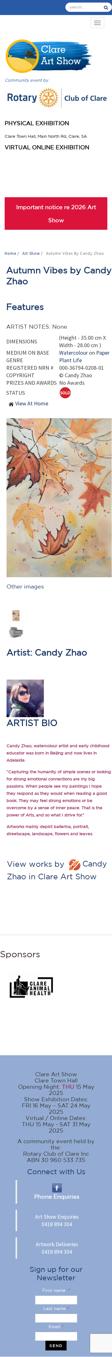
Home (11, 253)
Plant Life (70, 360)
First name (56, 1290)
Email (56, 1326)
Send (56, 1346)
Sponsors (20, 954)
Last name (56, 1308)
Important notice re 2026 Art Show (56, 213)
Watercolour (73, 352)
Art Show (31, 253)
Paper (103, 352)
